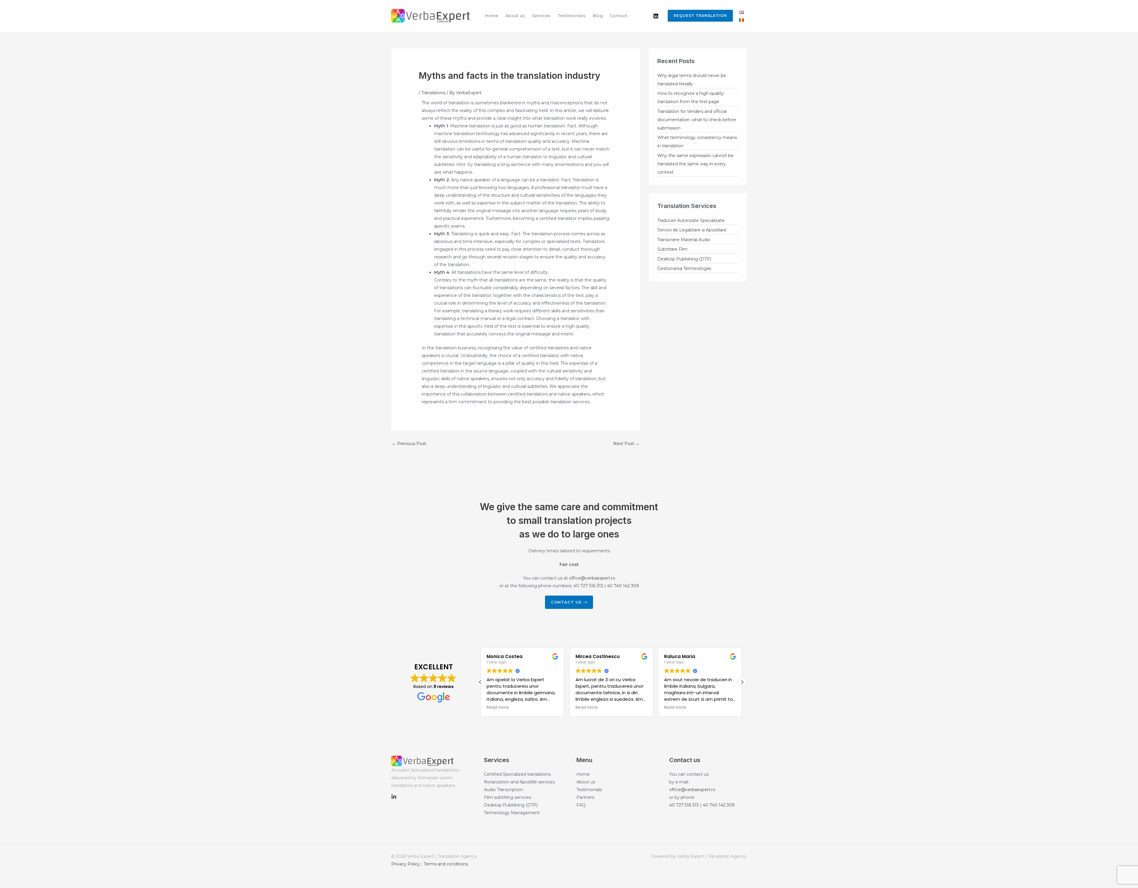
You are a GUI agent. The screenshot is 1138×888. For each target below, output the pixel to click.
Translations (433, 92)
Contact (619, 15)
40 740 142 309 (623, 585)
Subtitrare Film (672, 249)
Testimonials (571, 15)
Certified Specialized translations (517, 774)
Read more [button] (498, 707)
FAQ (581, 805)
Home (491, 15)
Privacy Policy (405, 864)
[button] (698, 15)
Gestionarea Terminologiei (684, 268)
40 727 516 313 (588, 585)
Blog (598, 15)
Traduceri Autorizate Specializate (691, 220)
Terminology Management (512, 812)
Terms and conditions (446, 864)
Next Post (626, 443)
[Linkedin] (655, 16)
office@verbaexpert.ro (592, 578)
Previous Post (409, 443)
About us (515, 15)
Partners (585, 797)
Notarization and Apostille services (519, 782)
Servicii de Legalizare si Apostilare (691, 230)
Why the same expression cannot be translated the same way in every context (695, 164)
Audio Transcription (503, 789)
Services (541, 15)
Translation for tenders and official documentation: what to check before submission (696, 120)
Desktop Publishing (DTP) (684, 259)
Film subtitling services (507, 797)
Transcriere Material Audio (683, 239)
